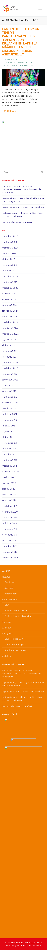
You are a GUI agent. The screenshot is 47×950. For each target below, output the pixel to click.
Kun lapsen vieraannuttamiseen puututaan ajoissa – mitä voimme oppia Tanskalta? (21, 189)
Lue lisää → (10, 111)
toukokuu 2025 (10, 276)
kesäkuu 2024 (9, 305)
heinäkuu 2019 (9, 535)
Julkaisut (6, 628)
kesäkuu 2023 (9, 357)
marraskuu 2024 (10, 293)
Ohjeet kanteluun (14, 639)
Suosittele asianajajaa (15, 644)
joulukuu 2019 (9, 523)
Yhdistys (6, 577)
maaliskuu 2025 (10, 288)
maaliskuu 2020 (10, 506)
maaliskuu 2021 (10, 466)
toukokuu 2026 (10, 236)
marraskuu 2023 (10, 334)
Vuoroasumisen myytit (16, 610)
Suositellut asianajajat (15, 650)
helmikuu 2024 (10, 328)
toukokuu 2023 (10, 362)
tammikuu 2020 (10, 517)
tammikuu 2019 (10, 558)
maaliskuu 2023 (10, 368)
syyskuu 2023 (9, 339)
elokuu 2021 (8, 437)
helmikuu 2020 (10, 512)
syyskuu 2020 (9, 483)
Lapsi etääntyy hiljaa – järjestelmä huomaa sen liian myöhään (23, 200)
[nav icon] (40, 8)
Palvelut (6, 622)
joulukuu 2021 (9, 414)
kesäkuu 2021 (9, 449)
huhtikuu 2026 (9, 242)
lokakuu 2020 (9, 477)
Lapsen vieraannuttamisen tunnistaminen (23, 207)
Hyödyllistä (7, 633)
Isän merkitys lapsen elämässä (17, 222)
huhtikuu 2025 (9, 282)
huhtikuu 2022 (9, 397)
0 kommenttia (26, 65)
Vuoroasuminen (10, 599)
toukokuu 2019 (10, 546)
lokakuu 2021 (9, 426)
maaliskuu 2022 (10, 403)
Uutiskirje (7, 656)
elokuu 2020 (8, 489)
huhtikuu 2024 (9, 316)
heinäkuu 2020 (10, 494)
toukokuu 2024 (10, 311)
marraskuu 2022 (10, 385)
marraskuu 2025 (10, 248)
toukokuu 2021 (10, 454)
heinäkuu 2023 (9, 351)
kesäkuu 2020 (9, 500)
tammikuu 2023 (10, 380)
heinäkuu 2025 (9, 265)
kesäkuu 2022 (9, 391)
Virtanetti (37, 945)
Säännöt (9, 588)
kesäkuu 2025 (9, 271)
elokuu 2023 (8, 345)
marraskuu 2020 (10, 471)
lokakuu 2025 (9, 253)
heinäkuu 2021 (9, 443)
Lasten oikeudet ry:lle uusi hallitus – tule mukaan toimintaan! (22, 214)
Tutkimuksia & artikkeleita (18, 616)
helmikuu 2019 (9, 552)
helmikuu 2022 (10, 408)
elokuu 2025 (8, 259)
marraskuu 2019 (10, 529)
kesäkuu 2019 (9, 540)
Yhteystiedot (11, 594)
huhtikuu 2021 (9, 460)
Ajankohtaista (10, 65)
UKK (7, 605)
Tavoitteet (10, 582)
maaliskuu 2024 (10, 322)
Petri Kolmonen (9, 59)
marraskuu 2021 (10, 420)
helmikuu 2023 (10, 374)
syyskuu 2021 (8, 431)
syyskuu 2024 (9, 299)
